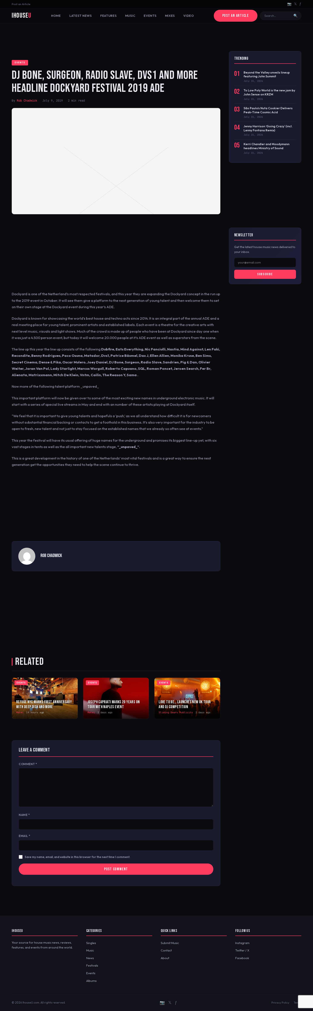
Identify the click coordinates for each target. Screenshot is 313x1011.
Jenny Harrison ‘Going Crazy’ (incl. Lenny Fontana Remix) (268, 128)
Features (108, 16)
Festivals (92, 965)
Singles (91, 943)
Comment (28, 764)
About (165, 958)
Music (130, 16)
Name (24, 815)
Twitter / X (242, 950)
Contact (166, 950)
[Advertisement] (156, 37)
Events (150, 16)
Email (24, 836)
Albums (91, 981)
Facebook (242, 958)
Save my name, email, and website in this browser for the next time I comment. (77, 857)
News (90, 958)
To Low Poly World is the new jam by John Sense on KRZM (269, 92)
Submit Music (170, 943)
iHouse (21, 15)
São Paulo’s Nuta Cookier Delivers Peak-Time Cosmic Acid (268, 110)
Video (188, 16)
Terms (297, 1002)
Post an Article (21, 4)
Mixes (170, 16)
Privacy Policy (280, 1002)
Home (56, 16)
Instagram (242, 943)
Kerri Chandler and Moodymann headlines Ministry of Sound (266, 146)
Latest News (80, 16)
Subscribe (265, 274)
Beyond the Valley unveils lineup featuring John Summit (267, 74)
